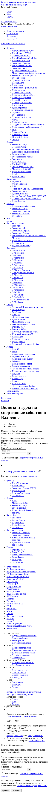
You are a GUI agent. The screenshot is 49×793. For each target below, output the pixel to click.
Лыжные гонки (19, 383)
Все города (6, 398)
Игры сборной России (22, 510)
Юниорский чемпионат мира (25, 152)
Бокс (9, 218)
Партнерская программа (23, 662)
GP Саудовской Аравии (23, 272)
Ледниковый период (21, 245)
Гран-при (16, 226)
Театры (10, 17)
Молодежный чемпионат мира (26, 149)
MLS (14, 129)
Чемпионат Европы (21, 63)
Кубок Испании (19, 100)
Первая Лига (18, 83)
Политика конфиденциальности (32, 785)
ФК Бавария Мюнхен (16, 594)
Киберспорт (17, 378)
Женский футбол (20, 137)
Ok (29, 454)
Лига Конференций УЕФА (24, 58)
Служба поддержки (21, 655)
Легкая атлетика (19, 376)
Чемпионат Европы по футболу (21, 571)
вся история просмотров (27, 476)
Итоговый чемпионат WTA (25, 332)
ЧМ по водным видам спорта (25, 369)
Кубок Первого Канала (22, 157)
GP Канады (17, 263)
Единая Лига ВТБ (15, 604)
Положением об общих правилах (22, 716)
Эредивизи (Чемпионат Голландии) (28, 125)
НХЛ (14, 174)
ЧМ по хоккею (13, 567)
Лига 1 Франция (14, 623)
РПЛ (9, 606)
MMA (9, 221)
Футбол (10, 48)
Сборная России (19, 132)
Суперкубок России (21, 80)
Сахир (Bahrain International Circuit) (23, 471)
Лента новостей (19, 670)
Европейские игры (21, 356)
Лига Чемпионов (20, 483)
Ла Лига (10, 618)
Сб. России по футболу (17, 574)
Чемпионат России (21, 213)
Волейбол (16, 349)
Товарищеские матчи (22, 65)
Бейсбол (16, 361)
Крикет (15, 381)
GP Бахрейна (18, 253)
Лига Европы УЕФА (21, 53)
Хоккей (10, 142)
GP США (16, 292)
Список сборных (20, 675)
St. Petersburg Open (20, 317)
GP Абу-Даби (18, 297)
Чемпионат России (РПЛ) (24, 488)
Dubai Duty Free (19, 552)
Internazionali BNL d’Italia (23, 324)
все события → (19, 545)
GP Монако (17, 260)
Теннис (10, 304)
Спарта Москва (14, 586)
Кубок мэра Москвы (21, 171)
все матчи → (18, 495)
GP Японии (17, 287)
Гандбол (16, 373)
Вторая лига (17, 85)
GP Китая (16, 255)
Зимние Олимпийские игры (25, 388)
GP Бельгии (17, 280)
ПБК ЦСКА (12, 581)
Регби (14, 351)
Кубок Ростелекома (21, 542)
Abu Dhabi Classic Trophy (23, 537)
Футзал (15, 139)
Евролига (16, 181)
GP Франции (18, 265)
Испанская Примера (21, 97)
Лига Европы (18, 485)
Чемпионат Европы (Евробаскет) (27, 189)
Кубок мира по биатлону (23, 206)
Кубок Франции (19, 122)
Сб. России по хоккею (17, 569)
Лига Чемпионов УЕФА (23, 51)
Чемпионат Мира (20, 228)
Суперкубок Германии (22, 110)
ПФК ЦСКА (12, 584)
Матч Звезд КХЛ (20, 503)
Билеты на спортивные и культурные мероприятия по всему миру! (18, 3)
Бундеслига (17, 105)
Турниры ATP (18, 327)
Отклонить (16, 790)
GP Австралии (18, 250)
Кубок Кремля (18, 319)
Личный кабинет (9, 43)
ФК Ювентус (13, 596)
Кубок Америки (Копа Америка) (27, 127)
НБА (14, 186)
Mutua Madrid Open (21, 322)
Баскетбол (11, 179)
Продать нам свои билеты (24, 650)
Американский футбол (22, 359)
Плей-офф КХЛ (19, 164)
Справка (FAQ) (19, 657)
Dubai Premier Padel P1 (22, 554)
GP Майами (17, 302)
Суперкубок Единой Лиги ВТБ (26, 198)
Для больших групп (21, 665)
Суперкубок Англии (21, 92)
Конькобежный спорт (22, 364)
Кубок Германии (19, 107)
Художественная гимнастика (25, 371)
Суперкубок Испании (22, 102)
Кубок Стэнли (18, 176)
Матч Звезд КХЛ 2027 (22, 169)
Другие (10, 346)
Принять (5, 790)
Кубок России (18, 201)
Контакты (11, 36)
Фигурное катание (15, 223)
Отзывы (12, 39)
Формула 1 (11, 248)
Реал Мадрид (13, 589)
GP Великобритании (21, 270)
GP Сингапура (18, 285)
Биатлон (10, 203)
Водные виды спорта (22, 366)
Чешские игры (18, 159)
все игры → (17, 513)
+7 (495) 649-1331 (15, 735)
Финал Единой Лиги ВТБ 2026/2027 (29, 196)
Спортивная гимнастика (23, 354)
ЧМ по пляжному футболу (24, 386)
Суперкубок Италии (21, 117)
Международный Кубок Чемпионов (28, 73)
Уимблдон (17, 312)
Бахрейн (5, 400)
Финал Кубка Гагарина (22, 166)
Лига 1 (15, 120)
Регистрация (18, 640)
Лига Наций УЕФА (21, 60)
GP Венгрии (17, 277)
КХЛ (14, 500)
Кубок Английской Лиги (23, 95)
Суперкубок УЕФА (21, 56)
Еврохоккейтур (19, 154)
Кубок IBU (17, 216)
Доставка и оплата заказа (23, 653)
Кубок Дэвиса (18, 341)
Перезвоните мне (9, 26)
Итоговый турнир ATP (22, 334)
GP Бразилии (18, 295)
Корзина (21, 43)
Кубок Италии (18, 115)
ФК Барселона (13, 591)
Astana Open (17, 336)
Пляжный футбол (20, 134)
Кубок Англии (18, 90)
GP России (17, 275)
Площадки (17, 677)
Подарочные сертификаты (24, 635)
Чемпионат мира (19, 68)
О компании (12, 33)
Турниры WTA (19, 329)
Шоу (9, 14)
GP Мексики (18, 290)
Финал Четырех (19, 184)
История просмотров (21, 643)
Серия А (16, 112)
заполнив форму (37, 740)
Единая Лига (18, 522)
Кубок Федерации (20, 339)
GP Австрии (17, 267)
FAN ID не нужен (15, 393)
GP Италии (17, 282)
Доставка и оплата (15, 31)
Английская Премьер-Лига (24, 88)
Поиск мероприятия (21, 648)
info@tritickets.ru (35, 735)
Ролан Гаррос (18, 309)
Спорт (9, 12)
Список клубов (19, 672)
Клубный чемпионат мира (24, 70)
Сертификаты (13, 391)
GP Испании (18, 258)
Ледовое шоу (18, 243)
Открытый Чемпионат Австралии (28, 307)
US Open (16, 314)
